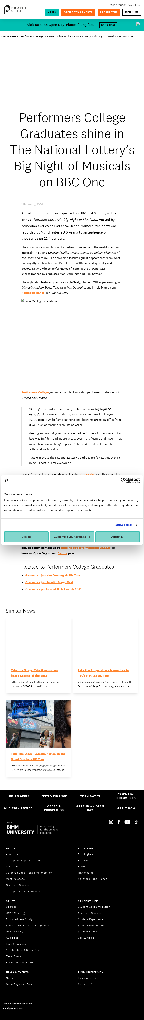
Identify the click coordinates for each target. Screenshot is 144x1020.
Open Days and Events (20, 984)
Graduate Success (18, 885)
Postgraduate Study (19, 919)
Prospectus (109, 12)
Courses (11, 906)
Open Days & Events (78, 12)
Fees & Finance (16, 944)
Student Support (89, 931)
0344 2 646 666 (118, 5)
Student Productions (91, 925)
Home (5, 36)
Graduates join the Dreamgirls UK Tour (52, 575)
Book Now (108, 25)
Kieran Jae (87, 474)
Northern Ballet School (93, 879)
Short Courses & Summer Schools (28, 925)
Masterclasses (15, 879)
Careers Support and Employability (29, 872)
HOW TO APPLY (18, 796)
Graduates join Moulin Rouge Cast (49, 582)
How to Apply (14, 931)
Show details (123, 524)
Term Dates (13, 956)
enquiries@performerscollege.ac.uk (86, 548)
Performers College (35, 392)
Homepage (85, 978)
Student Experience (91, 919)
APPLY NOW (126, 808)
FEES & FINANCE (54, 796)
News (14, 36)
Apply (52, 12)
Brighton (83, 860)
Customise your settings (70, 536)
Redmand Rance (33, 293)
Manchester (85, 872)
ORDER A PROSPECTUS (54, 808)
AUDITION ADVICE (18, 808)
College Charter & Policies (23, 891)
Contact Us (134, 5)
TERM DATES (90, 796)
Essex (82, 866)
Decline (26, 536)
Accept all (117, 536)
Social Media (86, 937)
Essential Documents (20, 962)
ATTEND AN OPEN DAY (90, 808)
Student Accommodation (94, 906)
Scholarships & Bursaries (22, 950)
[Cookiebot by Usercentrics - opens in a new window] (123, 480)
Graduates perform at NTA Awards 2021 (53, 589)
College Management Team (24, 860)
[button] (131, 12)
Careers (83, 984)
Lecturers (12, 866)
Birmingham (86, 854)
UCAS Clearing (15, 913)
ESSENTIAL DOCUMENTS (126, 796)
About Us (12, 854)
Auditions (12, 937)
